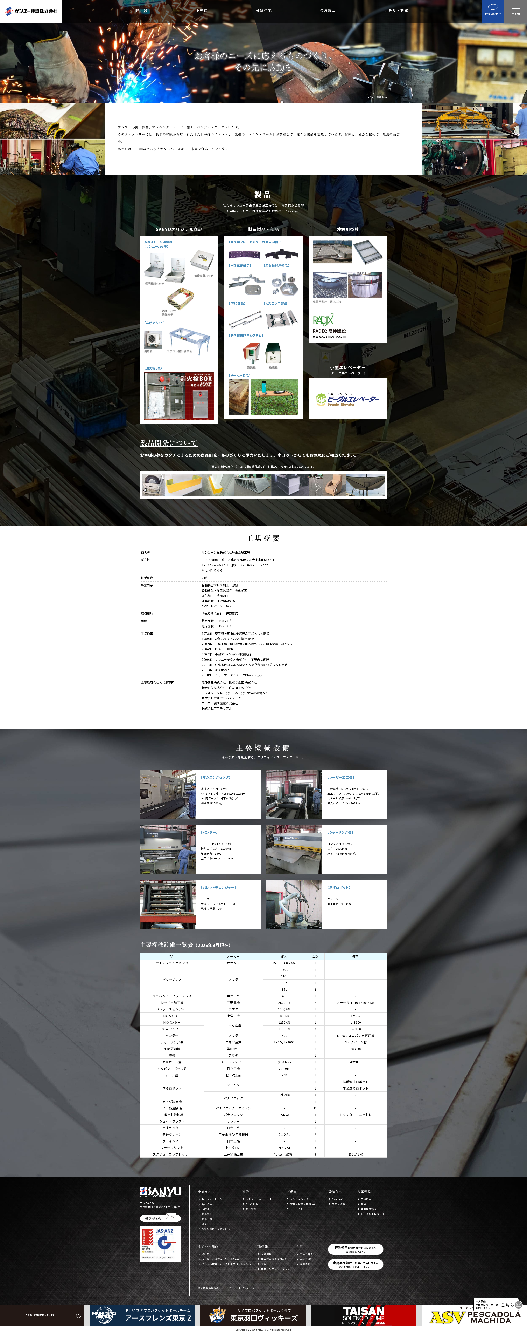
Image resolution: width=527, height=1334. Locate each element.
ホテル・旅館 (396, 11)
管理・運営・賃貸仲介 (303, 1204)
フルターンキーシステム (260, 1199)
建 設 (142, 11)
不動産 (202, 11)
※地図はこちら (212, 570)
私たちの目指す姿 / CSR (216, 1229)
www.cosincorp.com (329, 336)
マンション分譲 (299, 1199)
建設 (245, 1191)
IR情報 (262, 1246)
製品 (363, 1204)
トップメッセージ (212, 1199)
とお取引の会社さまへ (355, 1264)
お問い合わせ (153, 1218)
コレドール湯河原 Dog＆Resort (221, 1259)
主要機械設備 (369, 1209)
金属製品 (328, 11)
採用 (299, 1246)
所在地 (205, 1209)
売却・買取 (338, 1204)
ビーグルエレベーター (374, 1214)
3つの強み (252, 1204)
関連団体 (207, 1219)
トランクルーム (299, 1209)
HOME (369, 96)
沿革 (204, 1224)
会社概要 (207, 1204)
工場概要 (366, 1199)
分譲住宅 (264, 11)
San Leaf (337, 1199)
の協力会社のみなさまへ (356, 1249)
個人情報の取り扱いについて (215, 1288)
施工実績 (251, 1209)
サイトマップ (246, 1288)
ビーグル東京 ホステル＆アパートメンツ (226, 1264)
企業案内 (205, 1191)
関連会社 (207, 1214)
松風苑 (205, 1254)
